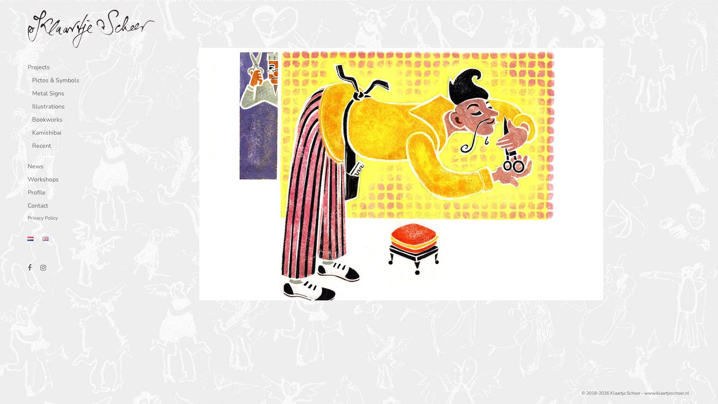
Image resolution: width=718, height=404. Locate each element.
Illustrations (48, 107)
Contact (38, 206)
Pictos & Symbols (55, 81)
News (35, 167)
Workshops (43, 180)
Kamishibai (46, 133)
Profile (37, 193)
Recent (41, 146)
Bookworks (47, 120)
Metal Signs (48, 94)
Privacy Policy (43, 218)
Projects (39, 67)
